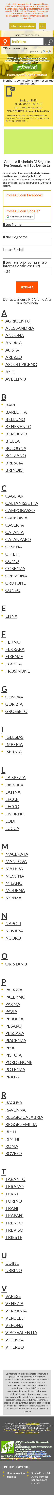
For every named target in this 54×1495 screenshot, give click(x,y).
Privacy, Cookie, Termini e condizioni (19, 1430)
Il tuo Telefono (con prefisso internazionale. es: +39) (25, 264)
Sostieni (29, 67)
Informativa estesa (23, 26)
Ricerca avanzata (16, 48)
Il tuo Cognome (15, 237)
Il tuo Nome (12, 224)
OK (42, 26)
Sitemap (11, 1476)
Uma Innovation (33, 1423)
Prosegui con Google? (22, 211)
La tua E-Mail (13, 249)
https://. (36, 1451)
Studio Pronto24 (32, 1432)
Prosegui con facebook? (24, 195)
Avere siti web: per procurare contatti (39, 1480)
